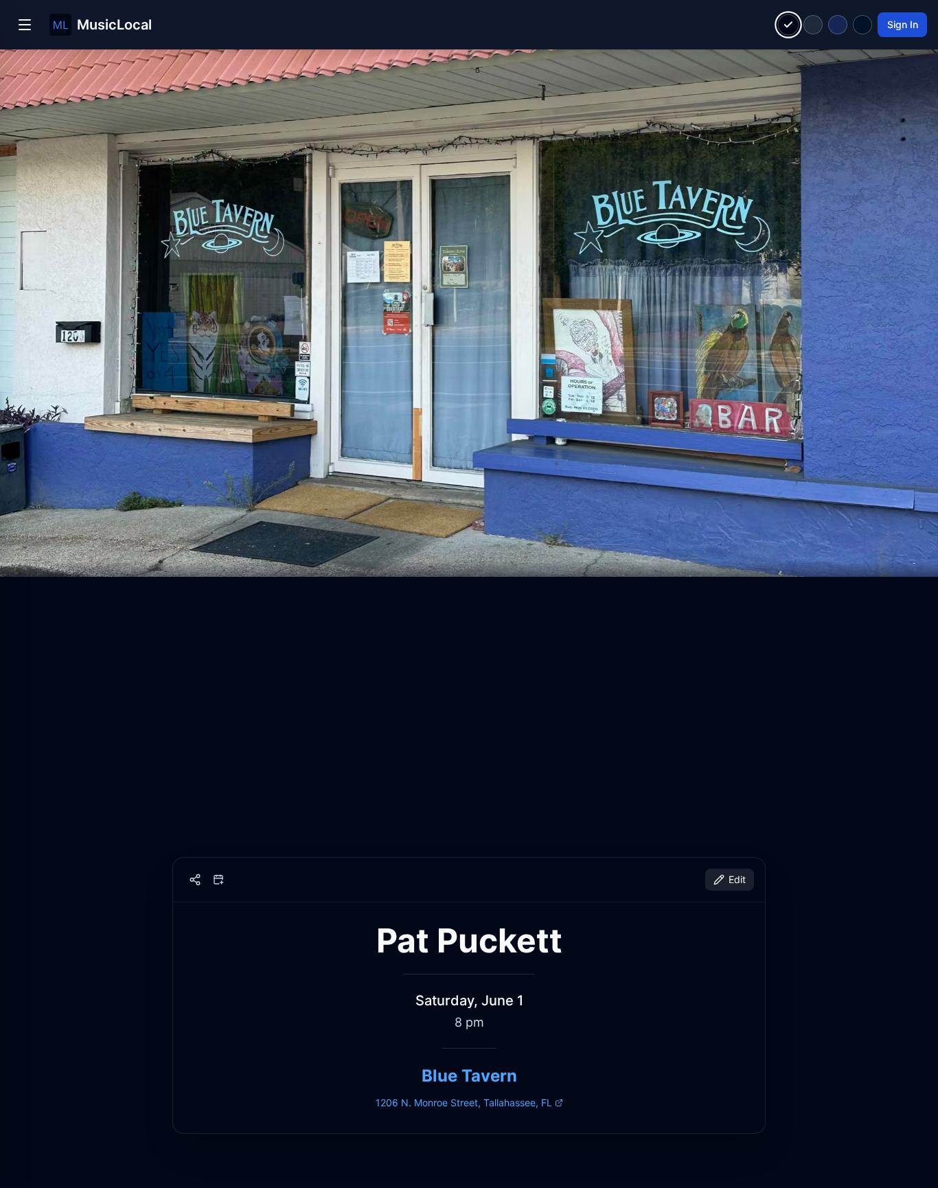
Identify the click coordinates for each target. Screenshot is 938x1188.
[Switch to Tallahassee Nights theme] (837, 24)
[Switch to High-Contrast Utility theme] (862, 24)
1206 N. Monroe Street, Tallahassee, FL (464, 1102)
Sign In (902, 24)
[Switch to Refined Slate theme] (813, 24)
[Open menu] (24, 24)
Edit (737, 879)
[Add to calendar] (218, 879)
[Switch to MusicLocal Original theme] (788, 25)
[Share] (195, 880)
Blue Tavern (469, 1076)
